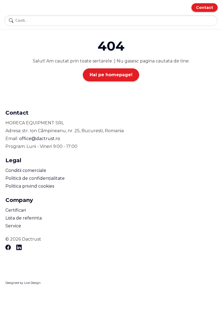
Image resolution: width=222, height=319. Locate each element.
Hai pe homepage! (111, 74)
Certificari (15, 210)
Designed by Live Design (23, 283)
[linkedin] (19, 248)
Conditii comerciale (25, 170)
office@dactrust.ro (39, 138)
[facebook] (8, 248)
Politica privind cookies (29, 186)
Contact (204, 7)
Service (13, 225)
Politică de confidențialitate (35, 178)
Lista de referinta (23, 218)
